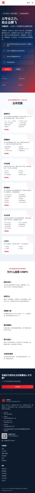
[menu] (32, 3)
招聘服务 (4, 471)
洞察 (3, 458)
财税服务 (4, 475)
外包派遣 (4, 473)
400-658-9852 (24, 13)
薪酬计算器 (5, 453)
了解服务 (18, 69)
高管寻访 (4, 468)
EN (29, 2)
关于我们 (4, 451)
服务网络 (4, 455)
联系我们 (4, 460)
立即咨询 (6, 69)
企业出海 (4, 478)
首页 (3, 448)
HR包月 (4, 480)
